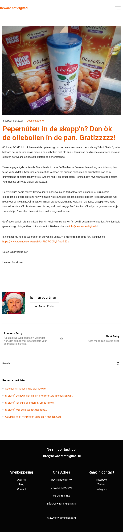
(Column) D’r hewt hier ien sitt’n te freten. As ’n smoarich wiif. (39, 395)
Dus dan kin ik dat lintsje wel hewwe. (25, 388)
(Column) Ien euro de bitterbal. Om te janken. (29, 402)
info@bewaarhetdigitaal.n (83, 226)
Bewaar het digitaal (14, 8)
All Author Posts (44, 306)
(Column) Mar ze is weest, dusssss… (26, 409)
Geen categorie (35, 120)
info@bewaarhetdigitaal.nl (61, 456)
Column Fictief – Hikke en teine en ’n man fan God (33, 416)
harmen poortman (43, 297)
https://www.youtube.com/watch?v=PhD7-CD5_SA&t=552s (35, 241)
